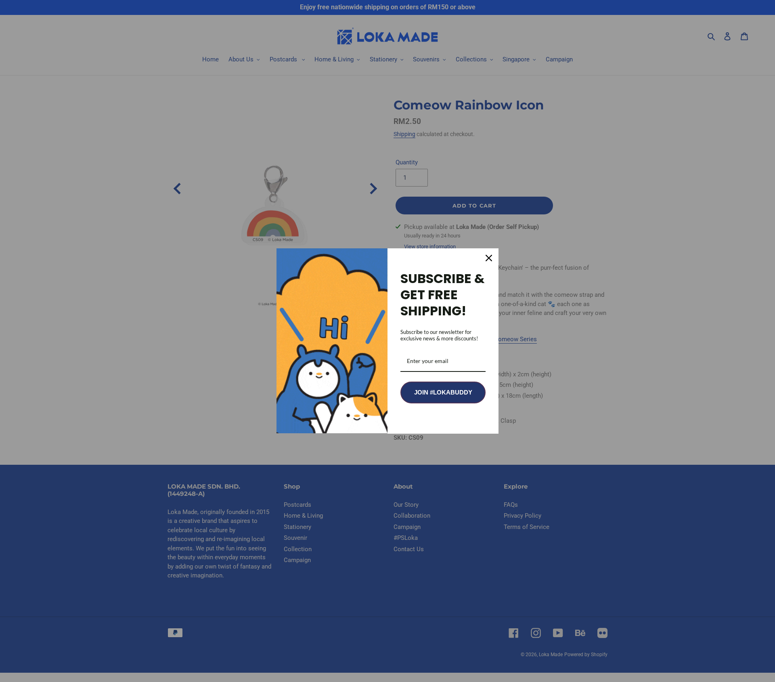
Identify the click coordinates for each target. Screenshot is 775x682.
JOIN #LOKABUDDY (443, 392)
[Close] (489, 258)
